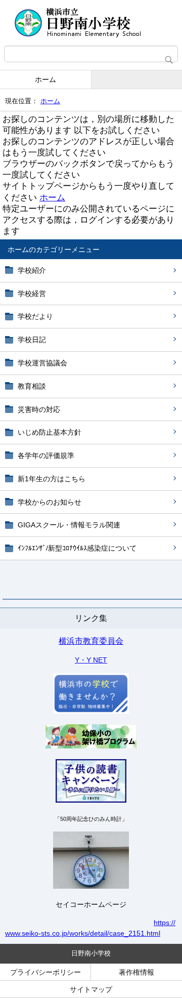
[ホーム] (91, 23)
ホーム (45, 79)
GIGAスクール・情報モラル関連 (69, 525)
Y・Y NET (91, 660)
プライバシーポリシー (45, 972)
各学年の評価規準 (46, 455)
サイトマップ (91, 989)
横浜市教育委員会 (91, 641)
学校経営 (32, 293)
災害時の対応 (39, 409)
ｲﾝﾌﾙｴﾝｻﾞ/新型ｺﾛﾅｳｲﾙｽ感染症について (77, 548)
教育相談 (32, 386)
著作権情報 (136, 972)
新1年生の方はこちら (51, 479)
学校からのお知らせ (49, 502)
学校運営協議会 (42, 363)
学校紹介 (32, 270)
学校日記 (32, 340)
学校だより (35, 316)
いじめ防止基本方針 (49, 432)
